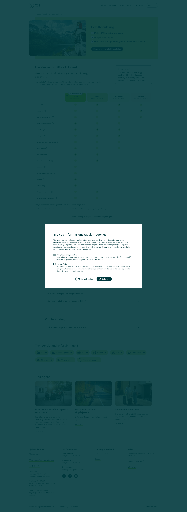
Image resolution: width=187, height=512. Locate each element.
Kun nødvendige (86, 279)
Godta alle (105, 279)
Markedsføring (61, 264)
